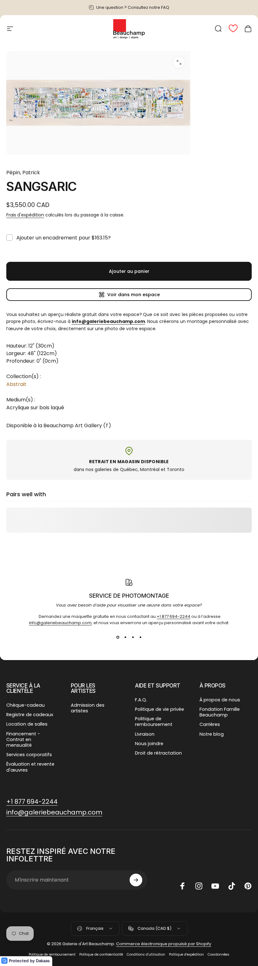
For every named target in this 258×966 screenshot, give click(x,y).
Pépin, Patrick (23, 172)
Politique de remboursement (153, 721)
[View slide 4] (140, 637)
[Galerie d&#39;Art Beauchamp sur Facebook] (182, 886)
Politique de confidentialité (101, 954)
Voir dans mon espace (133, 294)
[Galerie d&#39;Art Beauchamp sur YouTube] (215, 886)
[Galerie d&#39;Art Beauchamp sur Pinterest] (248, 886)
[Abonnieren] (136, 880)
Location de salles (27, 724)
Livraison (144, 734)
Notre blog (211, 734)
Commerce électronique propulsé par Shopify (163, 944)
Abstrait (16, 384)
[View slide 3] (133, 637)
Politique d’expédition (186, 954)
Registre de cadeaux (29, 714)
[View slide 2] (125, 637)
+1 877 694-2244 (173, 616)
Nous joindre (149, 743)
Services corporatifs (29, 754)
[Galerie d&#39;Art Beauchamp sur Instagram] (199, 886)
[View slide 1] (117, 637)
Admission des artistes (87, 708)
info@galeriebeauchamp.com (60, 623)
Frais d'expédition (25, 215)
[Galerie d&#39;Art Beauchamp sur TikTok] (231, 886)
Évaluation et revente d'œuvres (30, 767)
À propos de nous (219, 700)
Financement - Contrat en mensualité (23, 739)
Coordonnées (218, 954)
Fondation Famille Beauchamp (219, 712)
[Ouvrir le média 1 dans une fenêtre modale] (179, 62)
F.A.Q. (141, 700)
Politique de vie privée (159, 709)
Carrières (209, 724)
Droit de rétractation (158, 753)
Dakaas (43, 960)
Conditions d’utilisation (146, 954)
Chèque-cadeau (25, 705)
